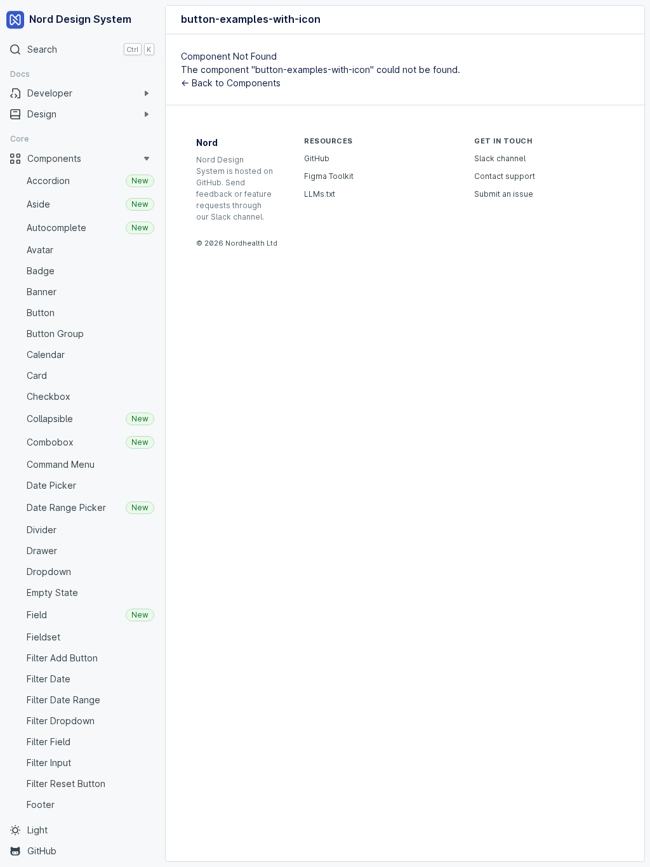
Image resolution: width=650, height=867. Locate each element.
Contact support (504, 176)
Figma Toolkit (329, 176)
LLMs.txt (319, 194)
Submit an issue (503, 194)
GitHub (316, 158)
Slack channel (500, 158)
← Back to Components (231, 82)
